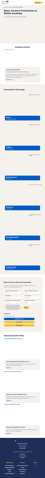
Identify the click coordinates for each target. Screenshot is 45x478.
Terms (13, 309)
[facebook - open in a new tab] (34, 465)
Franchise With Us (22, 469)
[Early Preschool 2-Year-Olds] (35, 155)
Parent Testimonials (9, 473)
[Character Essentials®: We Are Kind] (22, 415)
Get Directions (19, 325)
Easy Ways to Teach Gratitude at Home (16, 394)
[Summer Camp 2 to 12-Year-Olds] (35, 245)
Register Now (9, 79)
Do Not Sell (22, 457)
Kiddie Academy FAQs (9, 467)
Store (9, 471)
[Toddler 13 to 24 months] (34, 124)
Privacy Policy (22, 454)
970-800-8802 (19, 322)
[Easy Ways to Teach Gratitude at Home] (22, 382)
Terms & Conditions (22, 455)
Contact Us (22, 473)
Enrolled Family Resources (22, 465)
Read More (8, 367)
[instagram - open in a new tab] (35, 465)
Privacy (17, 309)
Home (5, 7)
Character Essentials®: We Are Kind (15, 427)
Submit (26, 307)
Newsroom (9, 469)
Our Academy (9, 7)
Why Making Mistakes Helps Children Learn (17, 361)
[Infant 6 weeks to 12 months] (34, 94)
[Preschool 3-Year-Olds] (35, 184)
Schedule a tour (19, 318)
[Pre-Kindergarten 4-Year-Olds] (35, 215)
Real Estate (22, 471)
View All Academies (9, 465)
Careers (22, 467)
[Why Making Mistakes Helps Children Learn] (22, 349)
